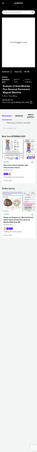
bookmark (5, 72)
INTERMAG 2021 (18, 136)
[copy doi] (32, 102)
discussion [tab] (7, 115)
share (17, 72)
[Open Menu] (3, 3)
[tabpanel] (18, 125)
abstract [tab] (19, 115)
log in (14, 123)
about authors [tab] (30, 115)
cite (25, 72)
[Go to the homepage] (18, 3)
